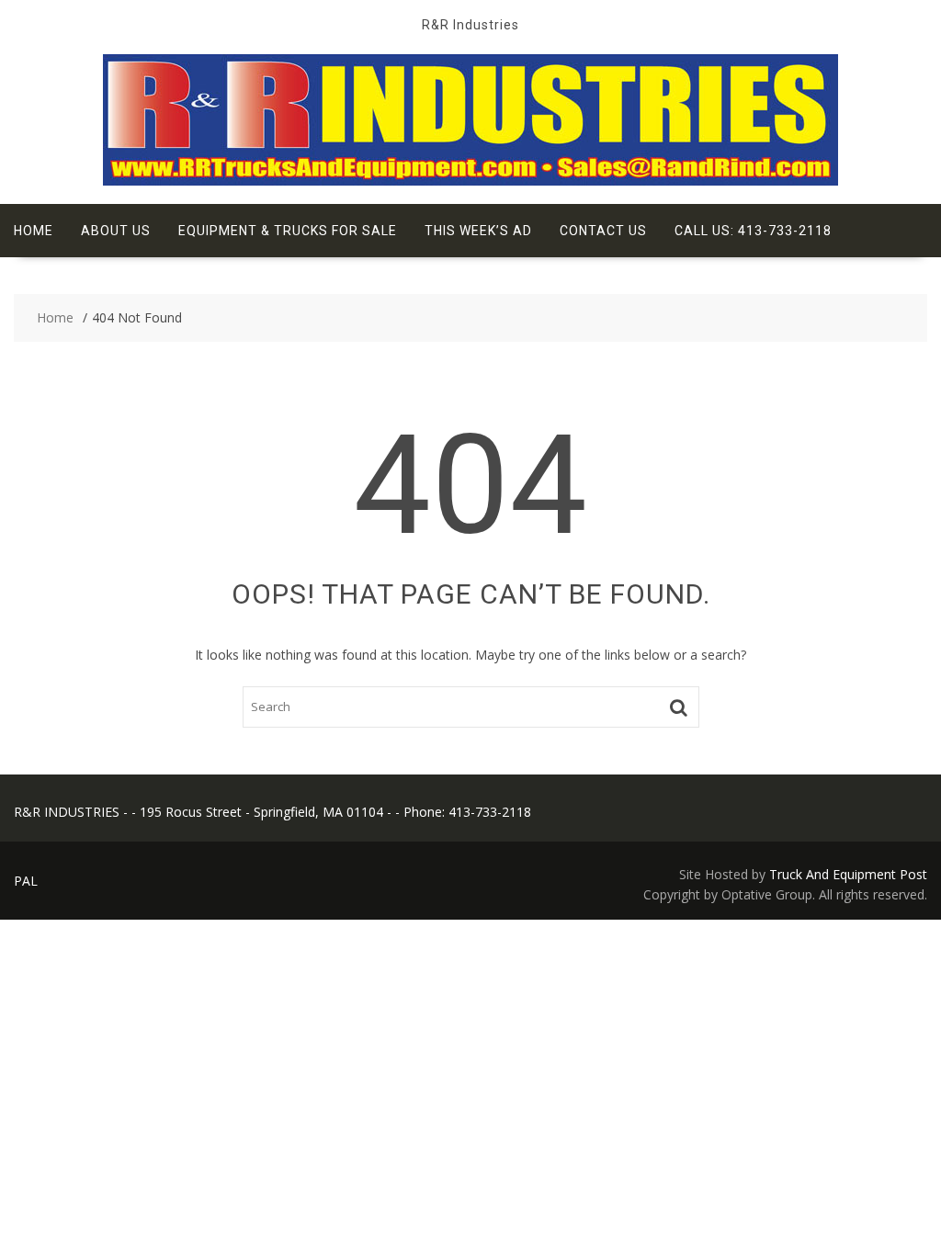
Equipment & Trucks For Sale (287, 230)
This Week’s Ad (478, 230)
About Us (116, 230)
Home (33, 230)
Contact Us (603, 230)
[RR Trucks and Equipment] (470, 180)
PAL (26, 880)
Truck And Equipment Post (848, 874)
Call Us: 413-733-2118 (753, 230)
